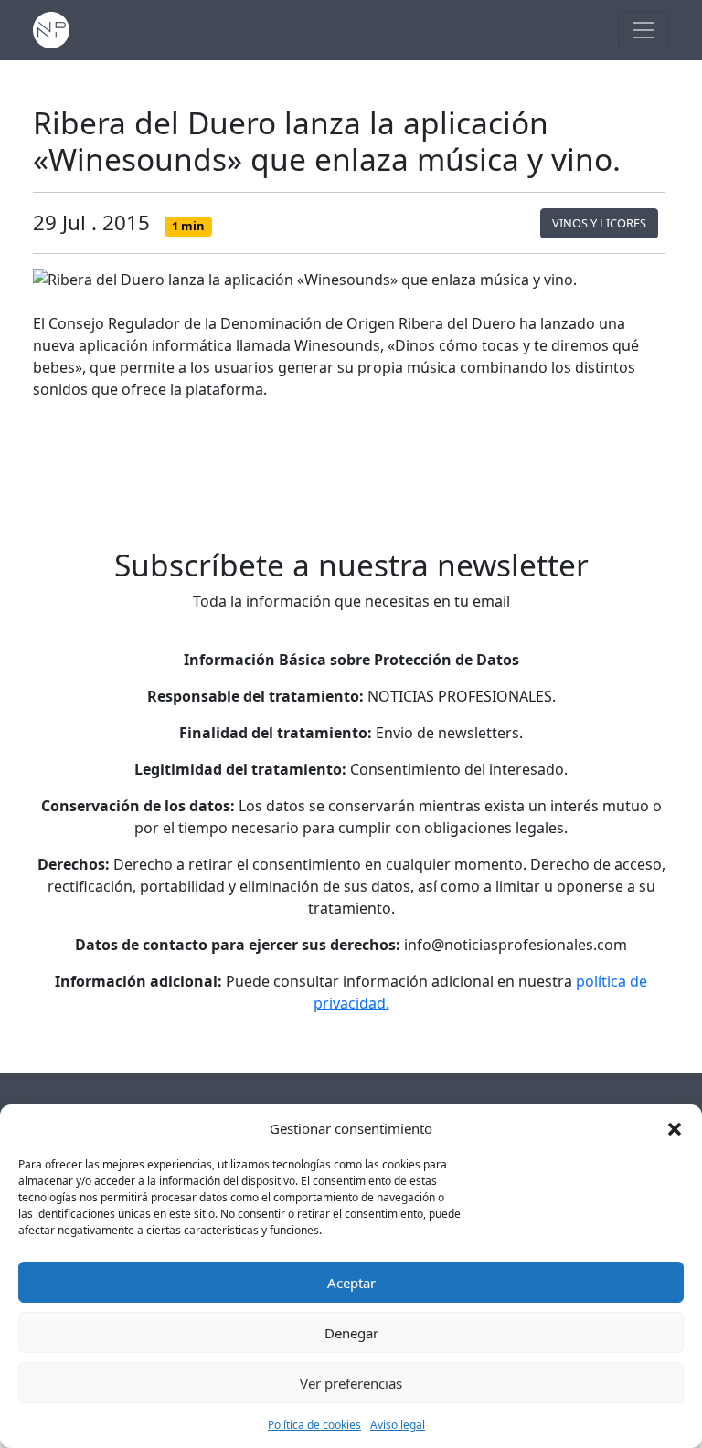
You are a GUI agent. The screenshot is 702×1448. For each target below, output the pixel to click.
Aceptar (351, 1283)
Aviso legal (397, 1424)
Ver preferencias (351, 1383)
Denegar (351, 1333)
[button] (674, 1128)
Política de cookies (314, 1424)
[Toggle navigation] (643, 30)
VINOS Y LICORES (599, 223)
